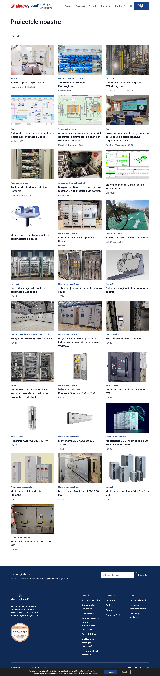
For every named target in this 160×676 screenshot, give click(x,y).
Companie (106, 6)
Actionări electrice (91, 600)
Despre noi (111, 600)
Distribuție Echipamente (46, 6)
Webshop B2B (142, 6)
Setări (124, 672)
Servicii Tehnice (90, 634)
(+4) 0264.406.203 (28, 612)
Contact (119, 6)
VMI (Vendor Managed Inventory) (88, 642)
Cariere (109, 605)
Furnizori (80, 6)
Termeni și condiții (139, 600)
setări (96, 673)
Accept (111, 672)
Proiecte (93, 6)
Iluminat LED (88, 613)
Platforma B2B (113, 615)
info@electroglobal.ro (28, 615)
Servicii (68, 6)
